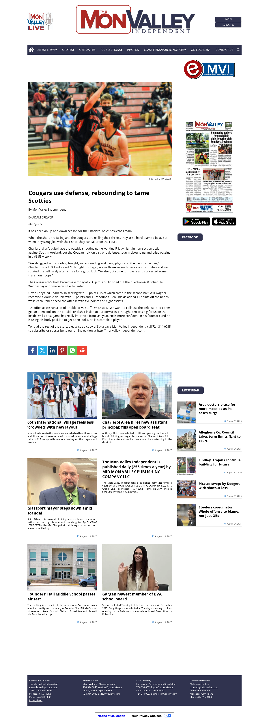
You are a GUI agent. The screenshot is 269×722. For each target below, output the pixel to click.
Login (228, 19)
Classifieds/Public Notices (164, 50)
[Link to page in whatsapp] (72, 350)
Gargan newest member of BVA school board (132, 596)
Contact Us (224, 50)
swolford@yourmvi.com (110, 687)
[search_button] (238, 49)
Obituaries (87, 50)
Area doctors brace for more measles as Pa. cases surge (217, 408)
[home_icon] (31, 49)
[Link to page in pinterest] (62, 350)
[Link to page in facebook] (32, 350)
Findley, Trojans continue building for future (220, 462)
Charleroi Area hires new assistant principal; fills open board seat (134, 425)
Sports (67, 50)
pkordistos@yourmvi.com (164, 693)
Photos (133, 50)
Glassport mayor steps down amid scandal (59, 511)
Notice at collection (111, 716)
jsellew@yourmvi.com (109, 693)
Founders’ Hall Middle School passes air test (61, 596)
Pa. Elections (111, 50)
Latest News (46, 50)
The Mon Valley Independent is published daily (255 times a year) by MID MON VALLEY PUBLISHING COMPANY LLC (136, 469)
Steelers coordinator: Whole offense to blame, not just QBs (219, 511)
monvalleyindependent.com (43, 687)
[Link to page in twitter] (42, 350)
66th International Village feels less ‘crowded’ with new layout (60, 425)
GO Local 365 (200, 50)
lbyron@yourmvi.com (162, 687)
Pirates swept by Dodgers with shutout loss (219, 485)
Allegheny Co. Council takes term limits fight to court (220, 436)
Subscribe (228, 24)
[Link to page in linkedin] (52, 350)
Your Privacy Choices (146, 716)
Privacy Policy (36, 700)
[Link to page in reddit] (82, 350)
